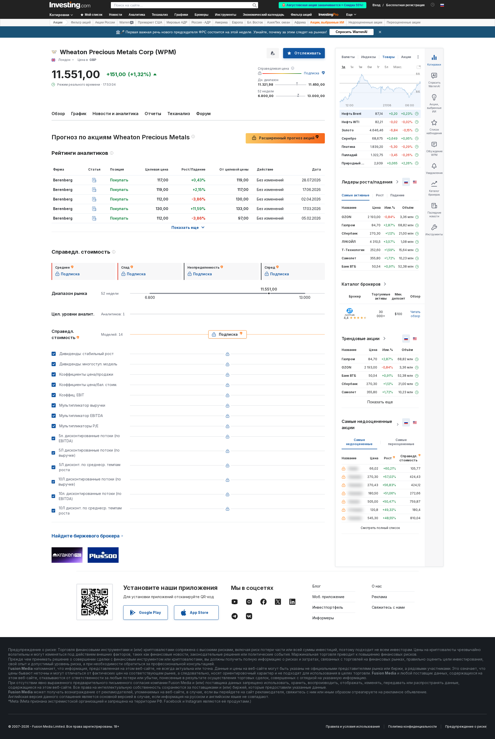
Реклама (379, 597)
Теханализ (178, 113)
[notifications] (433, 4)
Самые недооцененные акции (367, 424)
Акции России (105, 22)
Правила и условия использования (353, 726)
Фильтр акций (301, 15)
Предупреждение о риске (465, 726)
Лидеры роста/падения (367, 181)
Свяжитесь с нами (388, 607)
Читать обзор (415, 314)
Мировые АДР (177, 22)
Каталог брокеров (361, 284)
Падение (397, 195)
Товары (388, 57)
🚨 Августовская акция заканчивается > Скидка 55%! (322, 5)
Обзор (58, 113)
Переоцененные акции (403, 22)
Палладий (349, 155)
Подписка (311, 73)
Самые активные (355, 195)
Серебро (349, 138)
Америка (221, 22)
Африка (300, 22)
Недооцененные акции (365, 22)
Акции (57, 22)
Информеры (323, 618)
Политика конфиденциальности (412, 726)
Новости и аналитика (115, 113)
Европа (237, 22)
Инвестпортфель (327, 607)
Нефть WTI (350, 122)
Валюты (348, 57)
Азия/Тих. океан (278, 22)
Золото (348, 130)
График (78, 113)
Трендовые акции (361, 338)
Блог (316, 586)
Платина (348, 147)
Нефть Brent (351, 114)
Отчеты (153, 113)
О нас (377, 586)
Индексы (368, 57)
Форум (203, 113)
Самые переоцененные (401, 442)
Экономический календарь (263, 15)
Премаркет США (150, 22)
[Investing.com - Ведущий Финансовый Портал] (70, 5)
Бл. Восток (255, 22)
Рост (380, 195)
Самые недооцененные (359, 442)
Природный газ (354, 163)
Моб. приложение (328, 597)
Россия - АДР (201, 22)
